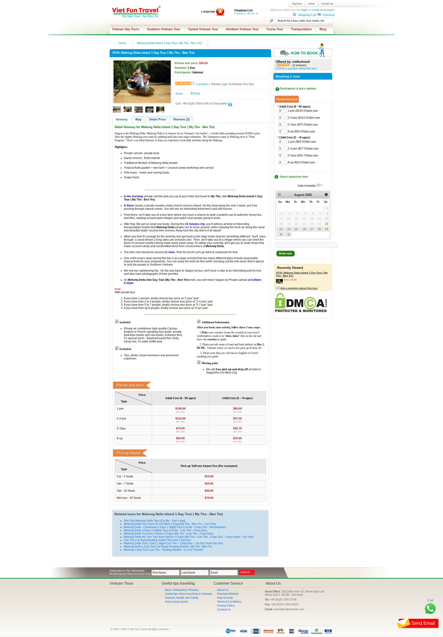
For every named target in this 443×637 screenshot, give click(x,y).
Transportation (301, 29)
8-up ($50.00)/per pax (301, 131)
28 (319, 229)
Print (196, 93)
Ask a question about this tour (298, 68)
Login (224, 84)
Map (138, 119)
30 (281, 234)
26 (304, 229)
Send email (423, 623)
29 (326, 229)
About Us (223, 590)
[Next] (326, 194)
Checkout (328, 15)
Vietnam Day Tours (125, 29)
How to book (225, 597)
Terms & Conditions (229, 601)
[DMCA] (301, 311)
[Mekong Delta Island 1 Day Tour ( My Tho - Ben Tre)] (142, 102)
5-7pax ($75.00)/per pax (303, 124)
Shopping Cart (306, 15)
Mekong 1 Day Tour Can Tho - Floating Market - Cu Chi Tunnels (163, 549)
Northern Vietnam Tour (242, 29)
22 (326, 223)
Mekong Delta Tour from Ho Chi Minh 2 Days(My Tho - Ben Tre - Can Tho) (170, 524)
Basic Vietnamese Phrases (182, 590)
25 (296, 229)
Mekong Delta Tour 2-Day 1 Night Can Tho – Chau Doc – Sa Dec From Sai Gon (173, 543)
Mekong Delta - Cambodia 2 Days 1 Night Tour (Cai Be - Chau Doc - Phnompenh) (175, 527)
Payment (297, 4)
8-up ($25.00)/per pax (301, 162)
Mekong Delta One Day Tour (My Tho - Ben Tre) (158, 279)
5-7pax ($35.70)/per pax (303, 155)
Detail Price (157, 119)
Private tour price (286, 99)
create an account (322, 10)
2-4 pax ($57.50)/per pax (303, 148)
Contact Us (327, 4)
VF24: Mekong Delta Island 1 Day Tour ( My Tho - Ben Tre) (302, 274)
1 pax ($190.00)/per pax (303, 110)
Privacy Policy (226, 605)
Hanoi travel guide (176, 601)
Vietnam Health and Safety (181, 597)
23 (281, 229)
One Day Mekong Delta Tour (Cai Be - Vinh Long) (155, 520)
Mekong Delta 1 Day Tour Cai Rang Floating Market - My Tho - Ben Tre (168, 546)
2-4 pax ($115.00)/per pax (304, 117)
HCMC (201, 348)
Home (311, 4)
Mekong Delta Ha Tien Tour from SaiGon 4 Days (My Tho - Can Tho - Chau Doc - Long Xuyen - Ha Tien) (189, 536)
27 (312, 229)
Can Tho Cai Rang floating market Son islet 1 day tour (157, 540)
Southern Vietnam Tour (163, 29)
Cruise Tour (274, 29)
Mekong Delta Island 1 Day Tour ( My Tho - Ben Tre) (169, 43)
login (304, 10)
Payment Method (227, 593)
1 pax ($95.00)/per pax (302, 141)
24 (288, 229)
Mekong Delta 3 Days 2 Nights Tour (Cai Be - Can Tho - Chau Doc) (165, 530)
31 (288, 234)
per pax (180, 411)
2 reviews (202, 84)
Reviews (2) (182, 119)
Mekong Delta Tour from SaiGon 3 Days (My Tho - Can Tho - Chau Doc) (168, 533)
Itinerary (122, 119)
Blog (323, 29)
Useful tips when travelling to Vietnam (188, 593)
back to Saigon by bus (189, 270)
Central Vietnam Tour (203, 29)
